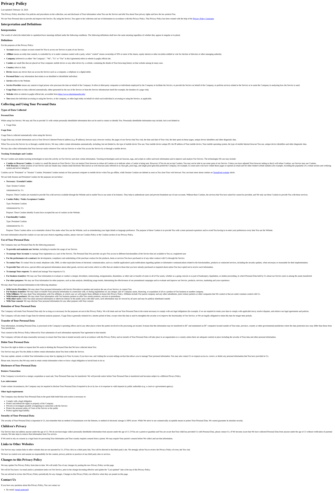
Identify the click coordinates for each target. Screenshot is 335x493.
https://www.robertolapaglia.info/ (71, 94)
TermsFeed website (221, 172)
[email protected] (22, 490)
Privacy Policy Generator (203, 19)
